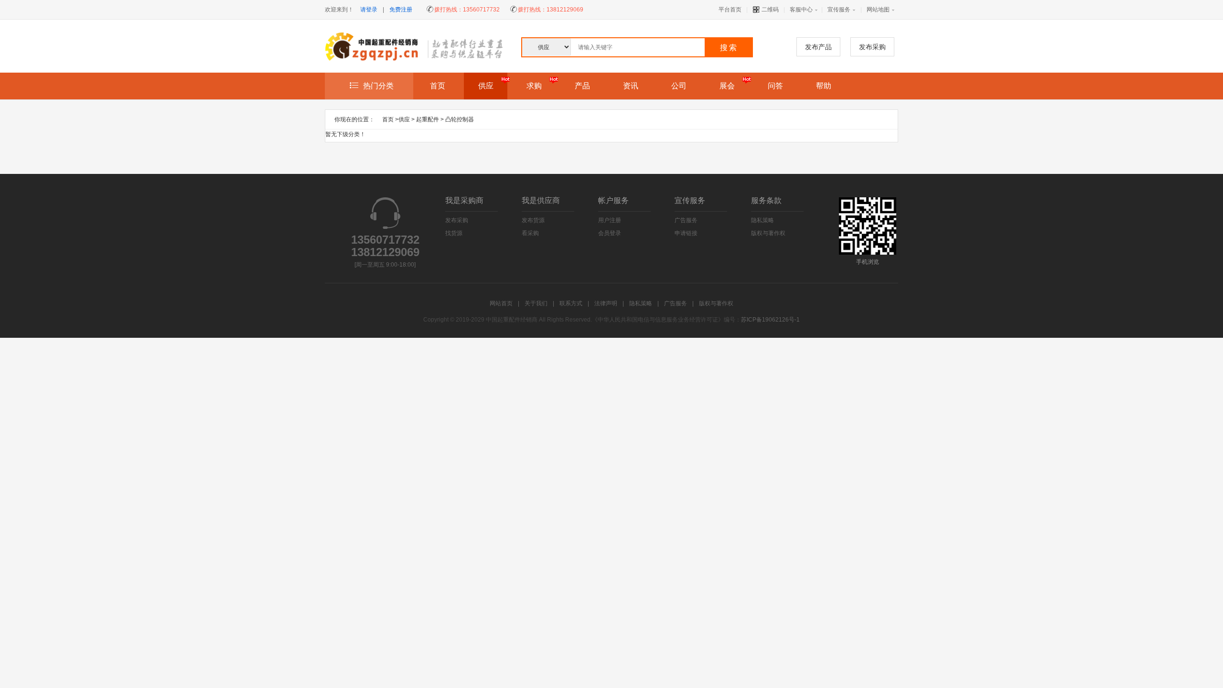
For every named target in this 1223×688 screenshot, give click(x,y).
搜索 (729, 47)
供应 (485, 86)
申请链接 (686, 233)
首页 (388, 119)
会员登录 (609, 233)
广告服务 (686, 220)
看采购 (530, 233)
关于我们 (536, 303)
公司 (679, 86)
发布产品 (818, 47)
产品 (582, 86)
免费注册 (400, 9)
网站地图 (878, 9)
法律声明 (605, 303)
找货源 (453, 233)
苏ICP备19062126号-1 (770, 319)
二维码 (769, 9)
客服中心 (801, 9)
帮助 (823, 86)
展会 (727, 86)
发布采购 (872, 47)
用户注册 (609, 220)
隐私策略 (762, 220)
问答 (775, 86)
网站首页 (501, 303)
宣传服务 (838, 9)
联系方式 (570, 303)
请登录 (368, 9)
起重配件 (427, 119)
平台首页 (730, 9)
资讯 (630, 86)
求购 (534, 86)
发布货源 (533, 220)
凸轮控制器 (459, 119)
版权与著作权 (768, 233)
